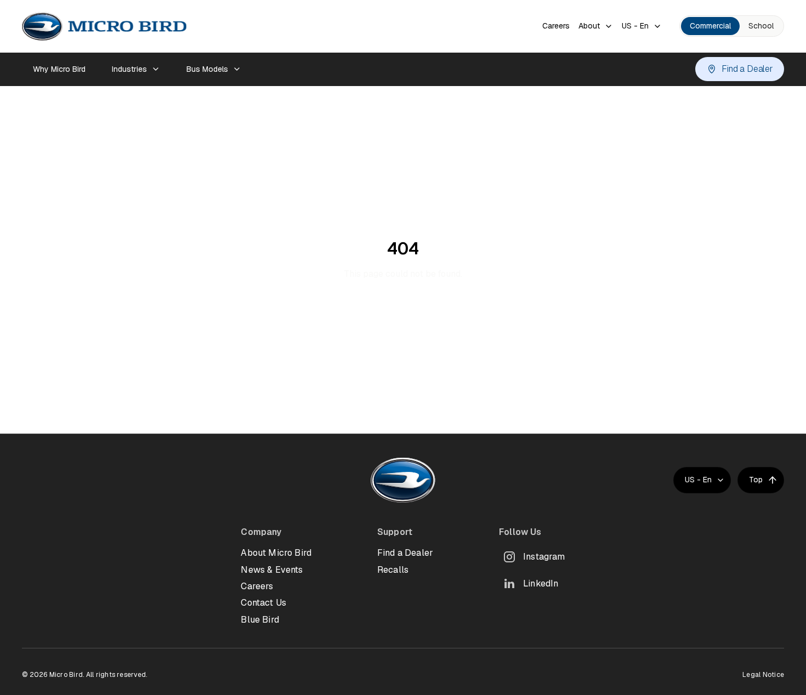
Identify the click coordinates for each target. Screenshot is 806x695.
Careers (556, 26)
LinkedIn (540, 583)
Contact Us (263, 602)
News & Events (272, 570)
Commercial (710, 26)
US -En (635, 26)
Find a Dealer (747, 69)
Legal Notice (763, 674)
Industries (129, 69)
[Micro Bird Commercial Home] (104, 26)
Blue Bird (260, 619)
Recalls (392, 570)
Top (756, 480)
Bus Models (207, 69)
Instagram (544, 556)
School (761, 26)
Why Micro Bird (59, 69)
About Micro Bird (276, 553)
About (589, 26)
